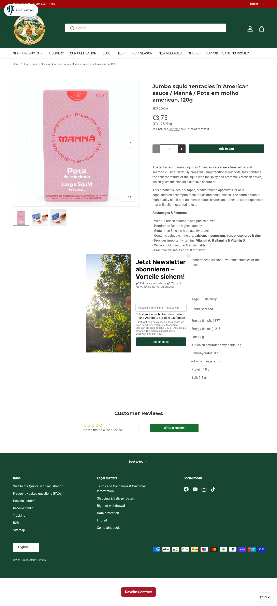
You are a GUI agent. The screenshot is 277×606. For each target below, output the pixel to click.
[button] (261, 28)
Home (16, 64)
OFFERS (194, 53)
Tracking (19, 515)
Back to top (136, 461)
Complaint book (108, 528)
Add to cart (226, 149)
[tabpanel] (208, 343)
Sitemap (19, 530)
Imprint (102, 520)
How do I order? (24, 501)
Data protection (108, 513)
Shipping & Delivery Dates (115, 498)
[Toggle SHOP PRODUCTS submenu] (41, 53)
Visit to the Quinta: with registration (38, 486)
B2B (16, 523)
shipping (174, 129)
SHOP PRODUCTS (26, 53)
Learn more (48, 3)
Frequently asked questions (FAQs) (38, 493)
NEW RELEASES (170, 53)
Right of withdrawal (111, 506)
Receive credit (23, 508)
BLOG (106, 53)
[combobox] (145, 28)
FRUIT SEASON (141, 53)
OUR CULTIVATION (83, 53)
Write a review (174, 428)
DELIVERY (56, 53)
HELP (121, 53)
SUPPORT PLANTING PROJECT (228, 53)
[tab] (193, 299)
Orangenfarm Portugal (34, 560)
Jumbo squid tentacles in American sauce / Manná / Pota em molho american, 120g (70, 64)
